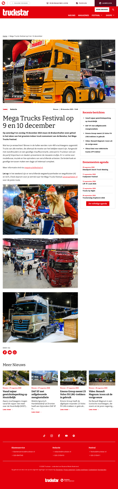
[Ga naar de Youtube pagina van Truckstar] (66, 435)
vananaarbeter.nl (69, 177)
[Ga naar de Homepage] (16, 12)
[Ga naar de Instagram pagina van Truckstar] (51, 435)
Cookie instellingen (82, 470)
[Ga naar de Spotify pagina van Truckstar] (73, 435)
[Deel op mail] (10, 352)
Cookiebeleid (93, 470)
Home (5, 36)
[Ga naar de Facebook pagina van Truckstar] (59, 435)
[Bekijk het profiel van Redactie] (10, 109)
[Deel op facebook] (5, 352)
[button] (105, 3)
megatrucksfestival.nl (33, 167)
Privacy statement (69, 470)
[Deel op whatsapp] (15, 352)
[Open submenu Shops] (113, 15)
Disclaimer (59, 470)
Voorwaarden (102, 470)
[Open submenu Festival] (101, 15)
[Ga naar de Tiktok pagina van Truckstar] (44, 435)
